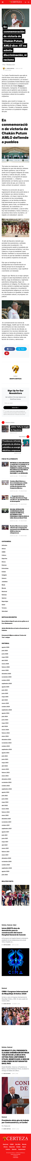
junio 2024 (5, 719)
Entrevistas (5, 568)
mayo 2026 (5, 657)
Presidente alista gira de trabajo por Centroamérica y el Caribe (15, 1121)
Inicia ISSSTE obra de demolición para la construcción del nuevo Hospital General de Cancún (14, 931)
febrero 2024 (6, 733)
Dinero (4, 562)
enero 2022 (5, 815)
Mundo (4, 588)
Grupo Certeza (16, 379)
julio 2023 (5, 756)
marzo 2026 (5, 663)
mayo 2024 (5, 723)
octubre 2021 (5, 825)
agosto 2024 (5, 713)
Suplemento (21, 1149)
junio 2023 (5, 759)
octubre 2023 (6, 746)
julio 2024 (5, 716)
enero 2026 (5, 670)
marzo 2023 (5, 769)
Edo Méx (17, 1144)
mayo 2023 (5, 762)
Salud (3, 604)
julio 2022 (5, 795)
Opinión (14, 1149)
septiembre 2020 (7, 868)
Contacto (15, 1155)
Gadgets (4, 575)
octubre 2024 (6, 706)
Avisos (4, 548)
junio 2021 (5, 838)
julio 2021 (4, 835)
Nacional (4, 591)
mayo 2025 (5, 696)
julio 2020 (5, 874)
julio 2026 (5, 650)
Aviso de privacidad (15, 1154)
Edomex (4, 565)
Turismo (4, 608)
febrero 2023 (6, 772)
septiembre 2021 (7, 828)
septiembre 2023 (7, 749)
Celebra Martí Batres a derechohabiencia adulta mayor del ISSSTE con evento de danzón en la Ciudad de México (18, 484)
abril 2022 (5, 805)
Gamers (4, 578)
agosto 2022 (5, 792)
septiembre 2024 (7, 710)
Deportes (4, 558)
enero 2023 (5, 775)
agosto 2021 (5, 832)
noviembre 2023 (6, 743)
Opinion (4, 598)
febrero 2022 (6, 812)
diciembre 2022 (6, 779)
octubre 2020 (6, 864)
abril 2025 (5, 700)
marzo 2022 (5, 808)
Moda (3, 585)
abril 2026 (5, 660)
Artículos (4, 545)
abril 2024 (5, 726)
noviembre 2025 (6, 677)
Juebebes (4, 581)
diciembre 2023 (6, 739)
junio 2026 (5, 654)
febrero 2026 (6, 667)
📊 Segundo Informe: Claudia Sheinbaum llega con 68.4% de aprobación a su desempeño (19, 498)
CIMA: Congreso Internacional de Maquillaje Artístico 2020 (15, 992)
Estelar (4, 571)
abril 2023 (5, 766)
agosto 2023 (5, 752)
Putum (9, 325)
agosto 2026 (5, 647)
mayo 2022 (5, 802)
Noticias (4, 594)
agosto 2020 (5, 871)
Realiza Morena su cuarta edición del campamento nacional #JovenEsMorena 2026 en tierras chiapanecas (19, 529)
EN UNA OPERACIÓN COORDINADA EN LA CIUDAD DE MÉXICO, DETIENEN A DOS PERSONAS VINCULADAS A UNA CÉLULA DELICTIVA (19, 513)
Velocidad (5, 611)
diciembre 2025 (6, 673)
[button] (3, 2)
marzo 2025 (5, 703)
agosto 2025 (5, 686)
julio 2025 (5, 690)
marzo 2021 (5, 848)
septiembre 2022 (7, 789)
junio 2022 (5, 799)
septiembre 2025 (7, 683)
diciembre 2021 (6, 818)
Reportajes (5, 601)
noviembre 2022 (6, 782)
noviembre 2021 (6, 822)
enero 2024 (5, 736)
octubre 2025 (6, 680)
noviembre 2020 (6, 861)
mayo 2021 (5, 841)
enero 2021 (5, 855)
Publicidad (15, 1157)
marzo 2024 (5, 729)
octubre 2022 (6, 785)
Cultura (4, 555)
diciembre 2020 (6, 858)
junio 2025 (5, 693)
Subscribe (15, 407)
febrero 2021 (5, 851)
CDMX (3, 552)
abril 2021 (4, 845)
